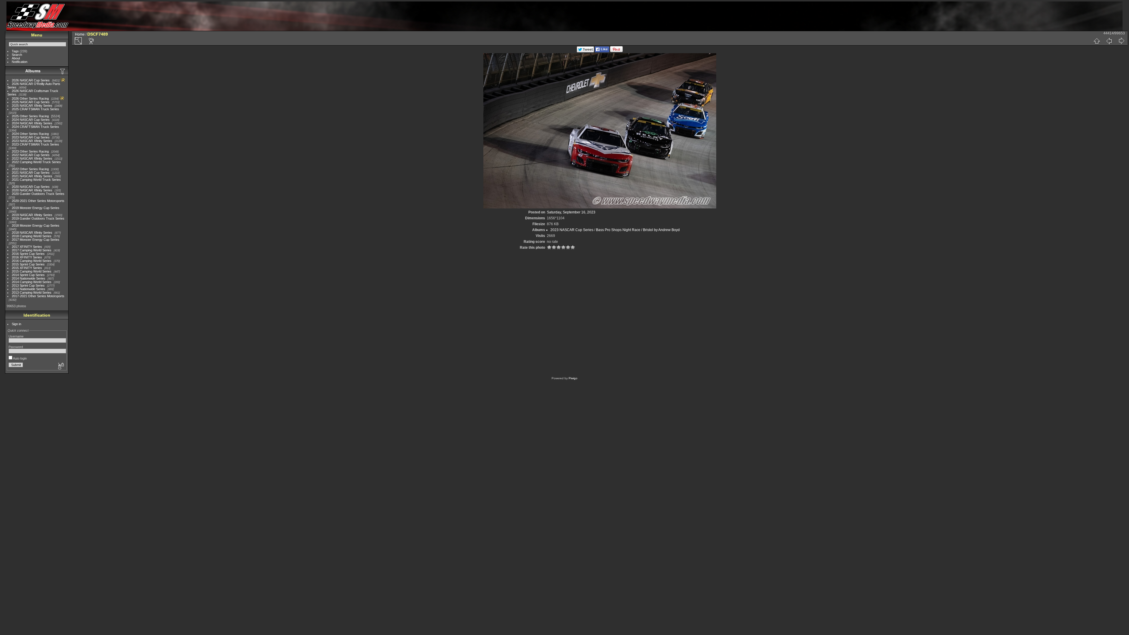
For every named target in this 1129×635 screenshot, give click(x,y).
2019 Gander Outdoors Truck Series (38, 218)
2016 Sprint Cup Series (28, 253)
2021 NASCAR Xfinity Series (32, 176)
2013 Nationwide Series (28, 289)
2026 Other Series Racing (30, 98)
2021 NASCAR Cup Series (31, 172)
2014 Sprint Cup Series (28, 275)
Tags (15, 51)
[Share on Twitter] (585, 51)
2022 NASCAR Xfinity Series (32, 158)
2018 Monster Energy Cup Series (35, 225)
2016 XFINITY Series (27, 257)
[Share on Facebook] (602, 51)
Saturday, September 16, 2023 (571, 212)
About (16, 58)
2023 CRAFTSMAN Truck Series (35, 144)
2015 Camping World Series (31, 271)
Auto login (19, 358)
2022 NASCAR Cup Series (31, 155)
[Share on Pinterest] (616, 51)
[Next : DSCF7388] (1121, 41)
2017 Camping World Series (31, 250)
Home (80, 34)
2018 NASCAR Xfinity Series (32, 232)
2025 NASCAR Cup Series (31, 102)
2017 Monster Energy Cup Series (35, 239)
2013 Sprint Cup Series (28, 285)
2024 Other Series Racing (30, 134)
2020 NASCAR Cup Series (31, 186)
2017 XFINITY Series (27, 246)
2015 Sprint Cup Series (28, 264)
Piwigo (573, 378)
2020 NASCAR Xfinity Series (32, 190)
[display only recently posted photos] (63, 71)
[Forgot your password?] (60, 366)
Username (16, 336)
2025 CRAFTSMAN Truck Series (35, 109)
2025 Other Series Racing (30, 116)
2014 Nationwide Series (28, 278)
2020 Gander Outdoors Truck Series (38, 193)
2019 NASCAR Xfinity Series (32, 215)
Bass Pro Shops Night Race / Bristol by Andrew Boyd (638, 230)
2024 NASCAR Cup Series (31, 119)
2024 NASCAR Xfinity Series (32, 123)
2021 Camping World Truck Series (36, 179)
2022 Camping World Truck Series (36, 162)
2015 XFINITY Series (27, 268)
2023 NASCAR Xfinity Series (32, 141)
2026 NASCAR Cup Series (31, 80)
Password (16, 347)
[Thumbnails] (1096, 41)
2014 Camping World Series (31, 282)
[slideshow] (91, 41)
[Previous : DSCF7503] (1109, 41)
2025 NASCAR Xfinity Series (32, 105)
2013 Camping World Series (31, 292)
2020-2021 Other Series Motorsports (38, 201)
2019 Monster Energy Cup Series (35, 208)
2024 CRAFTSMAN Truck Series (35, 126)
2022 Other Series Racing (30, 169)
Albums (33, 70)
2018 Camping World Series (31, 236)
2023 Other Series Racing (30, 151)
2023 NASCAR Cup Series (31, 137)
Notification (19, 61)
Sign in (16, 324)
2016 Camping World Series (31, 261)
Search (17, 54)
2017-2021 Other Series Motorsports (38, 296)
